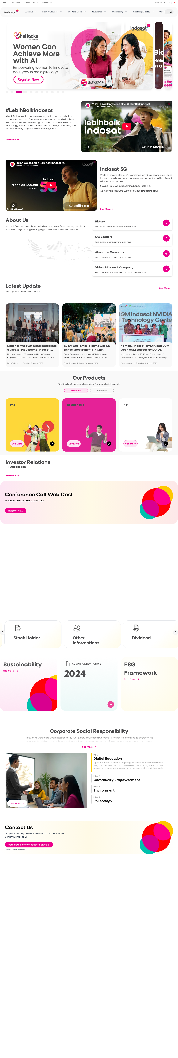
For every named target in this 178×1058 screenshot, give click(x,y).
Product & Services (50, 12)
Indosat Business (31, 3)
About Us (29, 12)
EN (174, 3)
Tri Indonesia (15, 3)
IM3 (4, 3)
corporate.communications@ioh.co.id (29, 844)
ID (169, 3)
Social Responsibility (141, 12)
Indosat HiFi (47, 3)
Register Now (15, 510)
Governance (97, 12)
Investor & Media (75, 12)
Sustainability (117, 12)
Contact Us (160, 3)
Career (162, 12)
